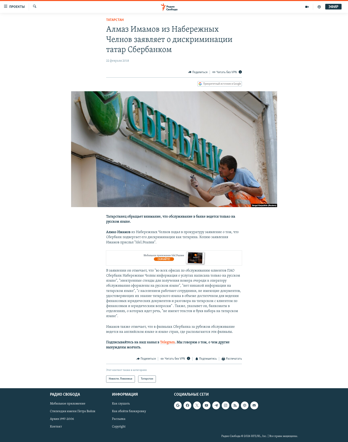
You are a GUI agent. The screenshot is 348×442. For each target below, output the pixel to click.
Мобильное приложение (67, 403)
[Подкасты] (245, 405)
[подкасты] (319, 7)
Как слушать (121, 403)
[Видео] (307, 7)
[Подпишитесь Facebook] (187, 405)
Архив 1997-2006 (62, 419)
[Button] (198, 72)
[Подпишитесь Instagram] (225, 405)
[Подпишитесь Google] (178, 405)
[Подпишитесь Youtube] (206, 405)
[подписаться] (254, 405)
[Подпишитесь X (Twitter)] (197, 405)
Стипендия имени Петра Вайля (72, 411)
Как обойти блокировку (129, 411)
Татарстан (115, 20)
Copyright (118, 426)
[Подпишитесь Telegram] (216, 405)
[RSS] (235, 405)
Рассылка (118, 419)
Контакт (56, 426)
